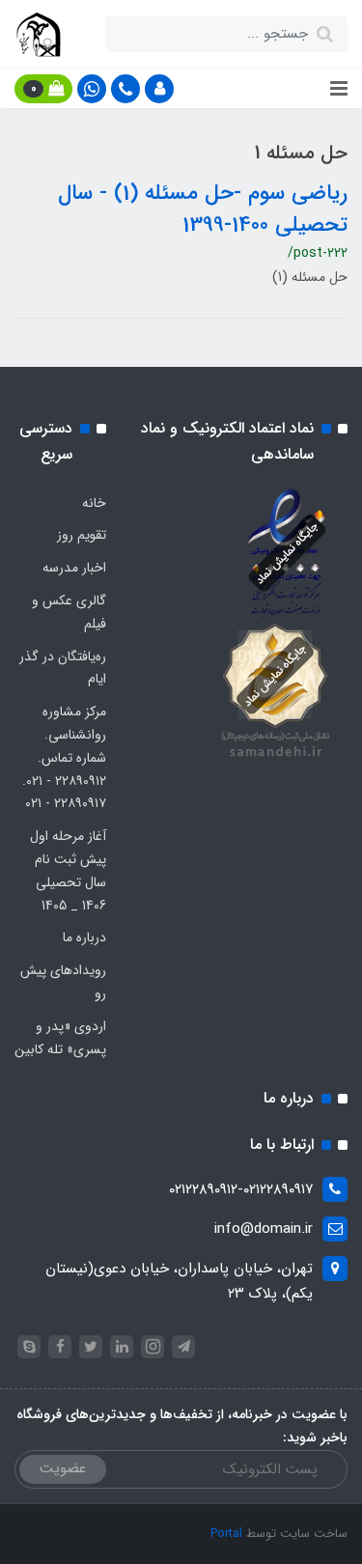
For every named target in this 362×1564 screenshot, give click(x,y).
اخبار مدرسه (74, 567)
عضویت (63, 1468)
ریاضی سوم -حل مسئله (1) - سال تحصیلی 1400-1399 (203, 209)
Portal (226, 1533)
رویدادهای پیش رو (63, 982)
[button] (159, 88)
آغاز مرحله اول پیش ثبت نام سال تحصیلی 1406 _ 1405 (68, 870)
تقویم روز (81, 534)
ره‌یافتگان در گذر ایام (62, 668)
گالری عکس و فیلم (69, 612)
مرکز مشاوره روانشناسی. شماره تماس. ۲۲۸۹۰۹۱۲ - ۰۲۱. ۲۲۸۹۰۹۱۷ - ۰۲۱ (64, 757)
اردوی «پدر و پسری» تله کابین (60, 1038)
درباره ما (84, 937)
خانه (94, 503)
